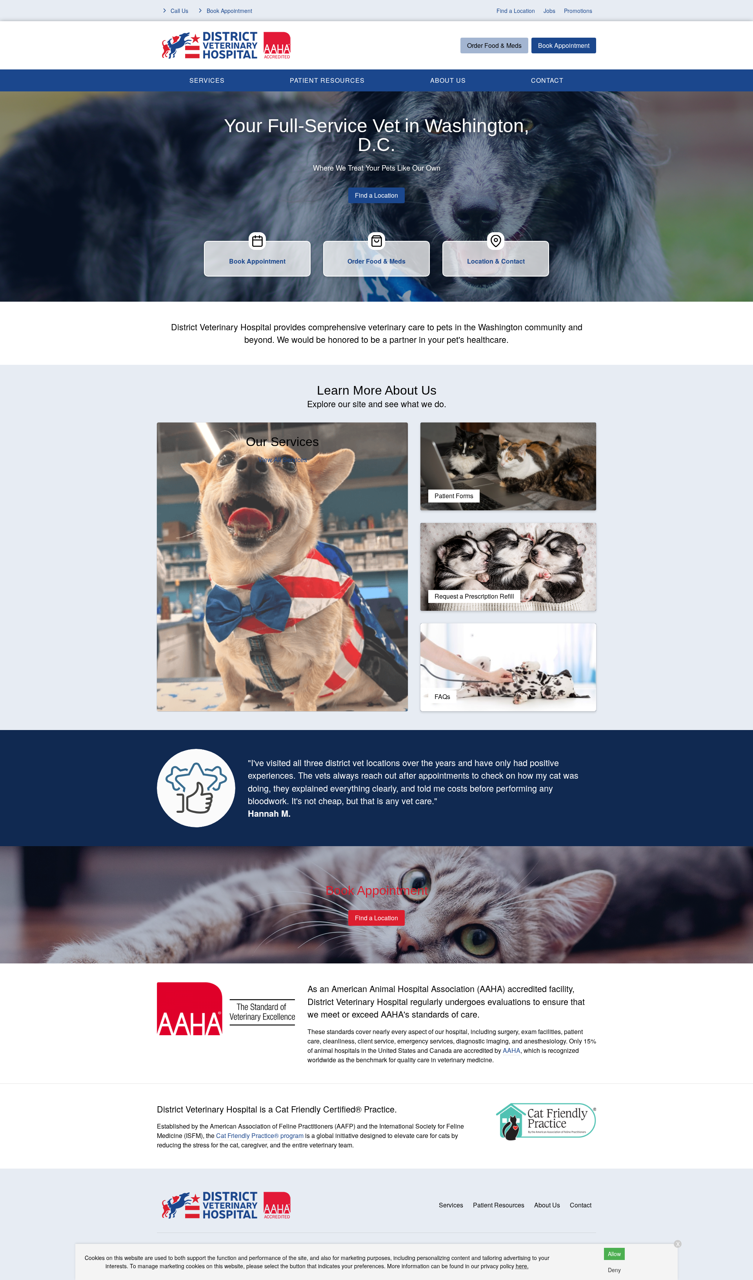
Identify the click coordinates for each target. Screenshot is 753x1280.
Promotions (578, 11)
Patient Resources (327, 80)
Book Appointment (563, 45)
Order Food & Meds (494, 45)
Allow (614, 1254)
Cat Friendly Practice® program (260, 1135)
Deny (614, 1270)
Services (207, 80)
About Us (448, 80)
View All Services (282, 459)
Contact (547, 80)
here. (522, 1266)
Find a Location (516, 11)
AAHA (511, 1050)
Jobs (549, 11)
